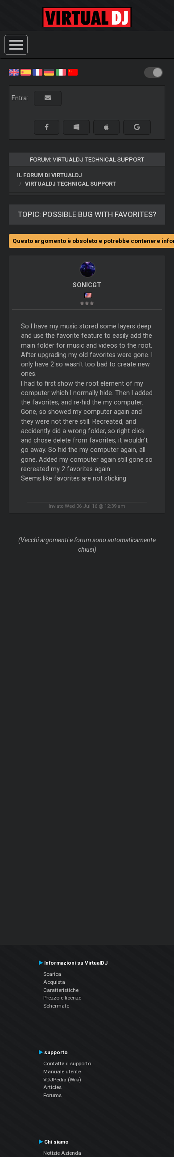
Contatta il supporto (67, 1063)
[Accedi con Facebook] (46, 127)
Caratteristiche (61, 990)
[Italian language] (61, 71)
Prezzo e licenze (62, 998)
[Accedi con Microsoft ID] (76, 127)
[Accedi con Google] (137, 127)
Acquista (54, 982)
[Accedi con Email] (48, 98)
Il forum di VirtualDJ (49, 175)
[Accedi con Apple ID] (106, 127)
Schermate (56, 1006)
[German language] (49, 71)
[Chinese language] (73, 71)
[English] (14, 71)
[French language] (37, 71)
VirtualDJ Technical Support (70, 183)
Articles (52, 1087)
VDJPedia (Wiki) (62, 1079)
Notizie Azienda (62, 1153)
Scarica (52, 974)
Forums (52, 1095)
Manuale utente (62, 1071)
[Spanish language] (25, 71)
